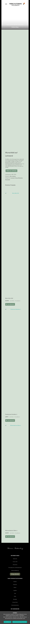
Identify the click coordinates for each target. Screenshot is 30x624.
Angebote (14, 176)
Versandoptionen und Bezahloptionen (15, 567)
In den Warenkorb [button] (10, 304)
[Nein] (28, 617)
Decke (15, 596)
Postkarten (15, 584)
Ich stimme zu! (7, 621)
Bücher (15, 587)
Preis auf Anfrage (11, 170)
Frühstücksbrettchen (15, 605)
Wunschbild (7, 179)
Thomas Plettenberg (19, 178)
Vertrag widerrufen (15, 574)
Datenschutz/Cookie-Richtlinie (20, 621)
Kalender (15, 581)
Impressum (15, 558)
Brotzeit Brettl (15, 602)
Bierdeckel (15, 599)
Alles (11, 176)
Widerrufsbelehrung (15, 570)
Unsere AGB (15, 561)
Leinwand (13, 178)
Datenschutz (15, 564)
